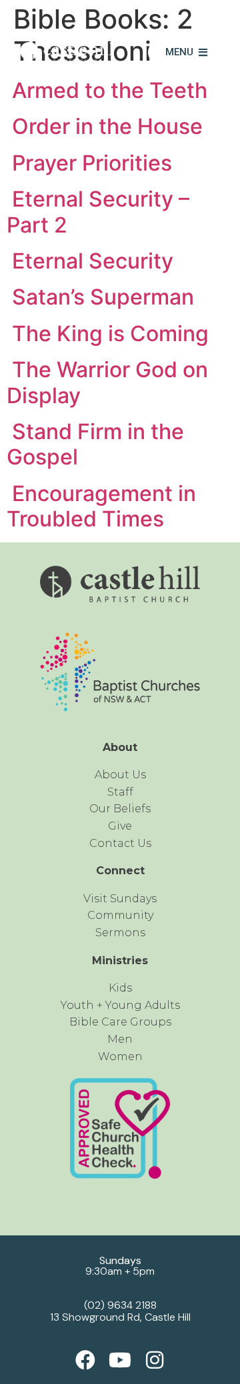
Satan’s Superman (100, 297)
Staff (120, 792)
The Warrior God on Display (107, 382)
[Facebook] (85, 1360)
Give (120, 826)
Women (120, 1056)
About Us (120, 774)
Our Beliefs (120, 808)
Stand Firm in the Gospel (95, 444)
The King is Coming (108, 333)
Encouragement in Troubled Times (101, 506)
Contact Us (120, 843)
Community (120, 915)
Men (120, 1039)
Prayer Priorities (89, 163)
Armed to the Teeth (107, 90)
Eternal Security (90, 261)
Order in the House (105, 126)
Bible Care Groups (120, 1022)
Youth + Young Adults (120, 1005)
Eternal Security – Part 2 (98, 211)
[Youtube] (120, 1360)
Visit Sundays (120, 898)
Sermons (120, 932)
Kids (120, 988)
